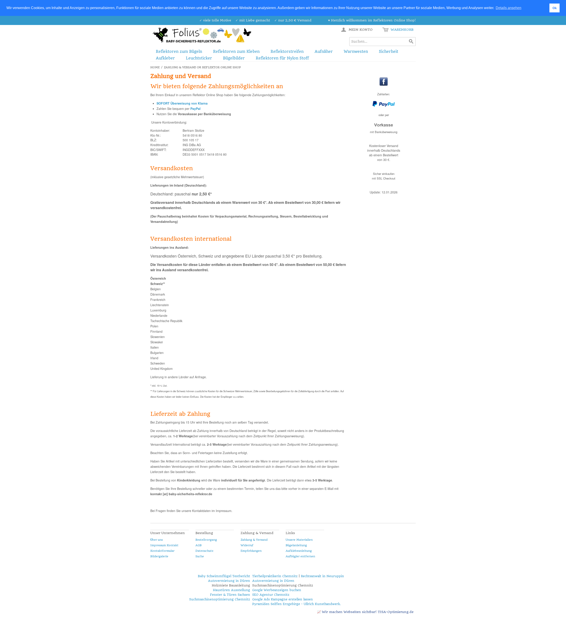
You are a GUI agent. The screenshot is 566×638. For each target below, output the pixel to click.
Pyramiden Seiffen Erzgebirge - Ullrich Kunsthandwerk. (296, 604)
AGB (198, 545)
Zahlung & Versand (254, 539)
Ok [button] (555, 8)
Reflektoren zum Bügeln (179, 51)
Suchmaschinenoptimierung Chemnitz (219, 599)
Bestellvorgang (206, 539)
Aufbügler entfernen (300, 556)
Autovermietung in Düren (229, 581)
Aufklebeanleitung (299, 550)
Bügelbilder (234, 58)
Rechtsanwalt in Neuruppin (322, 576)
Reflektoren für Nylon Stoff (282, 58)
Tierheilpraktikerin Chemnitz (275, 576)
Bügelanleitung (296, 545)
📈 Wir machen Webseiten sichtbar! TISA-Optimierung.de (365, 612)
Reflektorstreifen (287, 51)
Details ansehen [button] (508, 8)
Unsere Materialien (299, 539)
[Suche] (411, 41)
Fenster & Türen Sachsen (230, 594)
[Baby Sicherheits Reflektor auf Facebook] (383, 85)
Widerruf (247, 545)
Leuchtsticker (199, 58)
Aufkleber (165, 58)
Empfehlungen (251, 550)
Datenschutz (204, 550)
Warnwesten (356, 51)
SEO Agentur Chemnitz (270, 594)
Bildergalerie (159, 556)
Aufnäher (324, 51)
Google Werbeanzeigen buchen (276, 590)
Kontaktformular (162, 550)
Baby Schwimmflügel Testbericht (224, 576)
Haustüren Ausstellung (231, 590)
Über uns (156, 539)
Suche (199, 556)
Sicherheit (388, 51)
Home (155, 67)
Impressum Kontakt (164, 545)
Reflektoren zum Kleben (236, 51)
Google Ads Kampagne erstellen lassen (282, 599)
